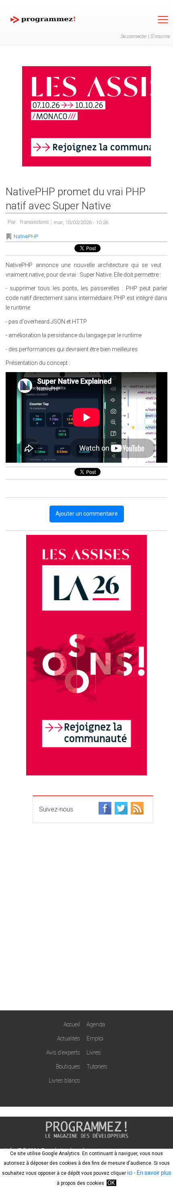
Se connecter (134, 36)
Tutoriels (96, 1066)
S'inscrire (160, 36)
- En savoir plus (151, 1173)
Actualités (68, 1038)
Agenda (95, 1024)
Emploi (94, 1038)
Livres (93, 1052)
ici (129, 1173)
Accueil (72, 1024)
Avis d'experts (63, 1052)
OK (111, 1183)
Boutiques (68, 1066)
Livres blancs (64, 1080)
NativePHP (26, 236)
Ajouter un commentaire (87, 513)
